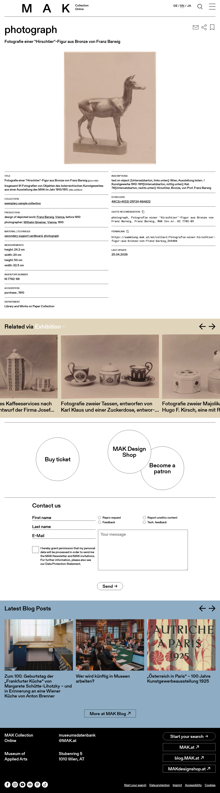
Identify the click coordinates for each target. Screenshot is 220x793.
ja (189, 6)
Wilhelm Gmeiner (34, 222)
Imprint (177, 785)
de (175, 6)
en (182, 6)
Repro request (112, 517)
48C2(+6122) (120, 201)
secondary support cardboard (23, 236)
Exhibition (48, 326)
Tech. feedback (157, 522)
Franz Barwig (45, 217)
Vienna (59, 217)
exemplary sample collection (22, 203)
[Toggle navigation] (212, 7)
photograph (51, 236)
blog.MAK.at (187, 758)
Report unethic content (162, 517)
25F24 (134, 201)
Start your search (187, 736)
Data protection (159, 785)
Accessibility (193, 785)
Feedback (109, 522)
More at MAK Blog (108, 713)
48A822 (145, 201)
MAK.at (186, 747)
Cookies (210, 785)
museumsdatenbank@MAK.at (77, 737)
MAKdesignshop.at (187, 769)
